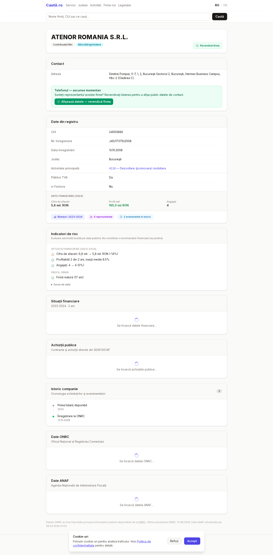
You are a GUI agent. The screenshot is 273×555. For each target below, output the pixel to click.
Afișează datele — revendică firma (86, 101)
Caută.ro (54, 5)
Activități (95, 5)
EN (225, 5)
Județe (83, 5)
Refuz (174, 541)
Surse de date (62, 284)
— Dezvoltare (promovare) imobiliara (137, 168)
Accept (192, 541)
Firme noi (110, 5)
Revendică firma (209, 45)
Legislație (124, 5)
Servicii (71, 5)
